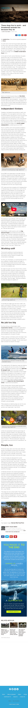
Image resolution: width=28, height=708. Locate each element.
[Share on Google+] (22, 35)
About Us (15, 696)
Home (3, 694)
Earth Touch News (6, 31)
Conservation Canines (6, 327)
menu (2, 2)
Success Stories (13, 10)
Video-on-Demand (11, 694)
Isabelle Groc (6, 39)
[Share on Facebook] (16, 35)
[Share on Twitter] (19, 35)
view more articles (5, 637)
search (26, 2)
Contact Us (22, 696)
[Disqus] (14, 664)
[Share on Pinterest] (25, 35)
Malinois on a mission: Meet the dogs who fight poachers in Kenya (5, 632)
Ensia (4, 40)
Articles (25, 694)
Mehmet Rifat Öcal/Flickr (17, 523)
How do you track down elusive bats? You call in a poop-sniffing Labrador (14, 632)
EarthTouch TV (7, 696)
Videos (19, 694)
